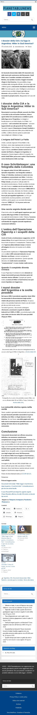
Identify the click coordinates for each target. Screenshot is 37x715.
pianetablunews (19, 46)
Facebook (27, 499)
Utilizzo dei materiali (18, 700)
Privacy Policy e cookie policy (18, 697)
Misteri (30, 46)
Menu (2, 1)
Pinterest (4, 502)
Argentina (6, 578)
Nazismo (4, 580)
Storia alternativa (29, 580)
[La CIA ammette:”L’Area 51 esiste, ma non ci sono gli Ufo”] (8, 558)
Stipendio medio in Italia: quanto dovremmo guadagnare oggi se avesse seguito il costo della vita (18, 612)
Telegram (12, 499)
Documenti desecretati (20, 578)
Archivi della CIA (31, 352)
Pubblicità (18, 707)
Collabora (18, 693)
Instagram (19, 499)
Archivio (18, 704)
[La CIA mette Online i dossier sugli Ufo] (25, 529)
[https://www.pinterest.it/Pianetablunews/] (23, 14)
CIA (11, 578)
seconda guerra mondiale (15, 580)
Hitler (28, 578)
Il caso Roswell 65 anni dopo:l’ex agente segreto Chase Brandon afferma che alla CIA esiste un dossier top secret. (18, 494)
